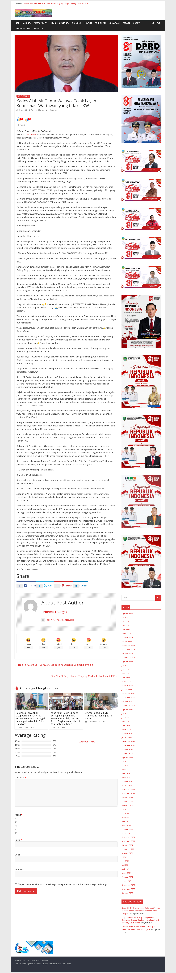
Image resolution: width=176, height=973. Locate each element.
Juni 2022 (125, 813)
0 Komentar (52, 110)
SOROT (136, 23)
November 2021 (128, 841)
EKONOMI (76, 23)
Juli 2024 (124, 713)
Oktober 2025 (127, 653)
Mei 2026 (125, 625)
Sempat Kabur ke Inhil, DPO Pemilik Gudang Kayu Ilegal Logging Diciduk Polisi (55, 3)
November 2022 (128, 793)
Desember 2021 (128, 837)
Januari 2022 (126, 833)
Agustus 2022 (127, 805)
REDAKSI (126, 23)
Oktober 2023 (127, 749)
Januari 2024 (126, 737)
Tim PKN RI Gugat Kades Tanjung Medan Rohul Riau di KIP (84, 676)
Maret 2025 (126, 681)
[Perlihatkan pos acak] (158, 23)
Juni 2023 (125, 765)
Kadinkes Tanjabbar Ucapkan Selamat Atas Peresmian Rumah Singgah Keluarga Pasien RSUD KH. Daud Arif (30, 718)
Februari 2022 (127, 829)
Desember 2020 (128, 885)
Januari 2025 (126, 689)
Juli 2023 (124, 761)
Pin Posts (38, 28)
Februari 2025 (127, 685)
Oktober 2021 (127, 845)
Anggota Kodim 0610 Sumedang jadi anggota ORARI (98, 715)
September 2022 (128, 801)
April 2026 (125, 629)
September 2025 (128, 657)
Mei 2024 (125, 721)
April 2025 (125, 677)
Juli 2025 (124, 665)
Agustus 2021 (127, 853)
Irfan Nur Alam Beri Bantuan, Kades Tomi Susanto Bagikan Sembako (54, 664)
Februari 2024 (127, 733)
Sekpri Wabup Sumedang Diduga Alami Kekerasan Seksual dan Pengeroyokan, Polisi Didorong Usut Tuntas (140, 920)
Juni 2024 (125, 717)
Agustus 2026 (127, 613)
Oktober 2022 (127, 797)
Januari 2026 (126, 641)
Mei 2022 (125, 817)
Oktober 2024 (127, 701)
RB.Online (31, 134)
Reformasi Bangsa (38, 110)
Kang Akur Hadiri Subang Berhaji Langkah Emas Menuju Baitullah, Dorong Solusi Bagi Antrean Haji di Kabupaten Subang (65, 718)
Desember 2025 (128, 645)
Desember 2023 (128, 741)
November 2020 (128, 889)
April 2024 (125, 725)
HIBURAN (88, 23)
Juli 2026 (124, 617)
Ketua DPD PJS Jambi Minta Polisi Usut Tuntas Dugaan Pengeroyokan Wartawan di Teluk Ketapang (140, 911)
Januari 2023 (126, 785)
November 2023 (128, 745)
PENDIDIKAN (100, 23)
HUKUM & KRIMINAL (60, 23)
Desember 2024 (128, 693)
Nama (18, 839)
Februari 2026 (127, 637)
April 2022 (125, 821)
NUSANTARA (114, 23)
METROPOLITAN (41, 23)
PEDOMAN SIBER (23, 28)
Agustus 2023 (127, 757)
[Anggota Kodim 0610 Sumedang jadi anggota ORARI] (101, 694)
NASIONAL (26, 23)
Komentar (20, 777)
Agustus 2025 (127, 661)
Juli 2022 (124, 809)
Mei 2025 (125, 673)
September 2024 (128, 705)
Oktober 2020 (127, 893)
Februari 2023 (127, 781)
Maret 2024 (126, 729)
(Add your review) (87, 741)
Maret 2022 (126, 825)
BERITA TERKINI (23, 96)
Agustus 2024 (127, 709)
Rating (18, 814)
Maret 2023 (126, 777)
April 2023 (125, 773)
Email (18, 854)
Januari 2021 (126, 881)
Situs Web (19, 869)
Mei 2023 (125, 769)
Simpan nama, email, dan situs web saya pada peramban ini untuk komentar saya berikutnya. (63, 884)
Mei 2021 (125, 865)
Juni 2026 (125, 621)
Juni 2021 (125, 861)
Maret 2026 (126, 633)
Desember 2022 (128, 789)
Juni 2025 (125, 669)
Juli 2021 (124, 857)
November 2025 (128, 649)
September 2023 (128, 753)
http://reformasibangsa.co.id (60, 619)
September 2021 (128, 849)
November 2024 (128, 697)
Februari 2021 (127, 877)
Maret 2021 (126, 873)
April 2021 (125, 869)
